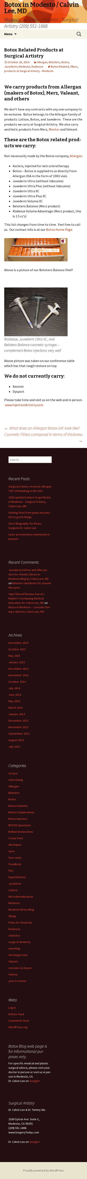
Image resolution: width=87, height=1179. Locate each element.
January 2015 (16, 662)
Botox (65, 62)
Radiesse (37, 66)
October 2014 (17, 682)
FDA (10, 870)
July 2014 (14, 688)
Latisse (13, 890)
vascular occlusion (20, 968)
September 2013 (19, 733)
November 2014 (18, 675)
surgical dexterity (19, 942)
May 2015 (14, 656)
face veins (15, 858)
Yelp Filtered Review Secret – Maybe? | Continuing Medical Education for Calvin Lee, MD (27, 598)
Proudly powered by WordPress (43, 1170)
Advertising (15, 780)
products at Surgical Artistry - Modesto (28, 71)
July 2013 (14, 746)
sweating (14, 948)
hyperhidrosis (17, 877)
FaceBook (14, 864)
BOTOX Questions (19, 825)
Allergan (42, 62)
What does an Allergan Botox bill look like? (42, 428)
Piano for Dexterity (20, 922)
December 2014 (18, 669)
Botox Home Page (59, 229)
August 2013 (16, 740)
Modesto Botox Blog (21, 909)
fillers (73, 66)
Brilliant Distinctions (20, 832)
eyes (11, 851)
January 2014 (16, 714)
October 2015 (17, 649)
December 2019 (18, 643)
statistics (14, 935)
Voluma (13, 974)
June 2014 (14, 695)
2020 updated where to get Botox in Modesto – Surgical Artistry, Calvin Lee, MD (29, 501)
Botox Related (60, 66)
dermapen (15, 845)
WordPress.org (18, 1027)
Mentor (54, 129)
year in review (17, 981)
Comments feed (18, 1020)
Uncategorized (17, 955)
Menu (8, 34)
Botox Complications (21, 812)
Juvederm (10, 66)
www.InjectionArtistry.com (24, 405)
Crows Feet (15, 838)
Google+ (34, 1081)
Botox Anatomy (18, 806)
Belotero (54, 62)
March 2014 (15, 707)
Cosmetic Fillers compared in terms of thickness (43, 437)
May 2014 (14, 701)
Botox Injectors (18, 819)
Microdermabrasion (20, 896)
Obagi (12, 916)
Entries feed (16, 1014)
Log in (12, 1008)
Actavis (13, 773)
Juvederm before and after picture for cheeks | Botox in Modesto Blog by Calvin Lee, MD (28, 574)
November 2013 (18, 727)
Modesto (24, 66)
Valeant (13, 961)
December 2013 (18, 720)
